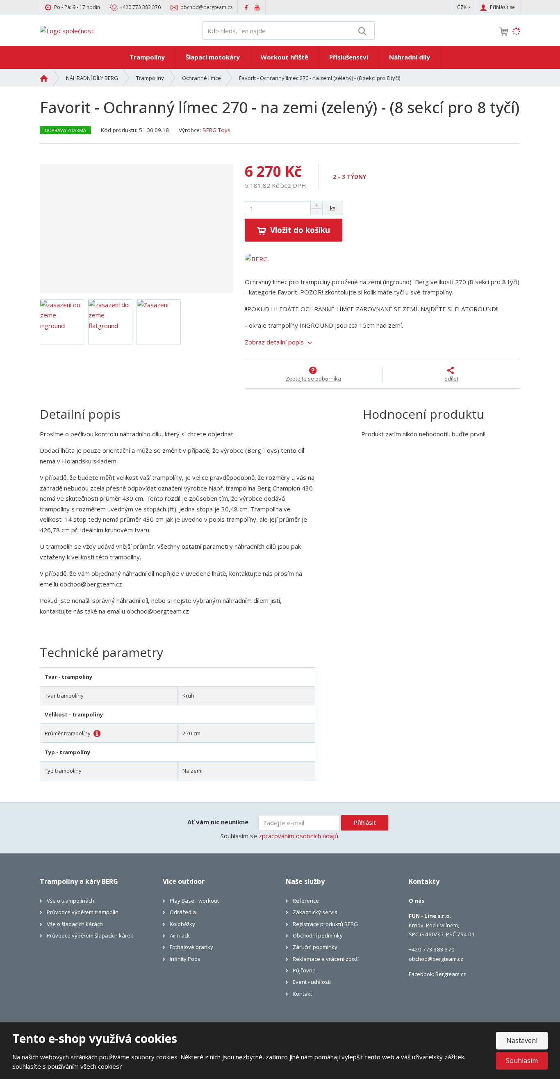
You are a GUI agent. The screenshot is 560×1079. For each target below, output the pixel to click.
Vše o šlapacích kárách (75, 924)
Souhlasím (522, 1060)
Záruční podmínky (315, 947)
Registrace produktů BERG (325, 924)
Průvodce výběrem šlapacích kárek (90, 935)
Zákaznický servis (315, 912)
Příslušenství (348, 57)
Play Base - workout (194, 900)
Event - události (312, 981)
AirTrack (180, 935)
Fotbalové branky (191, 947)
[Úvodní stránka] (67, 30)
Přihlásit (364, 822)
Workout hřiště (284, 57)
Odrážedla (183, 912)
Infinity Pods (185, 959)
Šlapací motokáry (213, 57)
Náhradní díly (409, 57)
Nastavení (521, 1040)
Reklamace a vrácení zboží (326, 959)
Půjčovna (304, 970)
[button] (462, 7)
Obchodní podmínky (318, 935)
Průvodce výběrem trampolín (82, 912)
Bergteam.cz (450, 974)
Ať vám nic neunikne (217, 822)
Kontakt (302, 993)
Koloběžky (182, 924)
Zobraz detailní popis (275, 342)
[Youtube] (256, 7)
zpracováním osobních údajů (298, 836)
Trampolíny (147, 57)
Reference (306, 900)
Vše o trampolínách (70, 900)
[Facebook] (246, 7)
